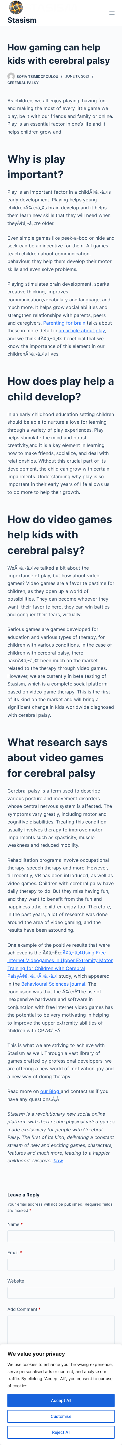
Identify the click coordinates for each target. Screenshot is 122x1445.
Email (14, 1252)
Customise (61, 1416)
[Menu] (112, 13)
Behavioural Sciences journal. (53, 984)
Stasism (22, 20)
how (58, 1160)
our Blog (50, 1091)
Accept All (61, 1400)
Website (15, 1281)
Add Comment (24, 1309)
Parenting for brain (64, 323)
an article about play (82, 330)
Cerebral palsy (22, 82)
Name (15, 1224)
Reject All (61, 1432)
